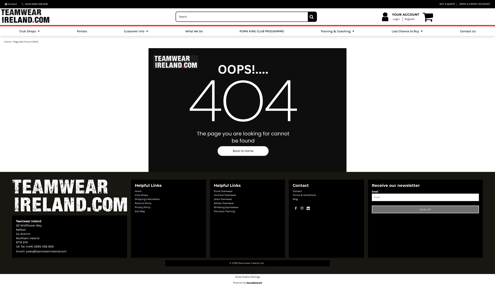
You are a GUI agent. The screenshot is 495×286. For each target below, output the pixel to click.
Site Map (140, 211)
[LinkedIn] (308, 208)
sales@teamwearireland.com (46, 251)
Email (375, 191)
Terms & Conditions (304, 195)
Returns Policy (143, 203)
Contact (297, 191)
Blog (295, 199)
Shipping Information (147, 199)
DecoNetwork (254, 282)
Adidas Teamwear (224, 203)
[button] (29, 31)
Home (7, 41)
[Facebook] (296, 208)
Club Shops (141, 195)
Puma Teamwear (223, 191)
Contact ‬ (12, 4)
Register (410, 19)
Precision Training (224, 211)
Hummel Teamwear (225, 195)
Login (396, 19)
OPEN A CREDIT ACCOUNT (474, 4)
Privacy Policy (142, 207)
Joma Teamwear (223, 199)
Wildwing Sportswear (226, 207)
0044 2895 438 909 (36, 4)
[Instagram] (302, 208)
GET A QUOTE (447, 4)
